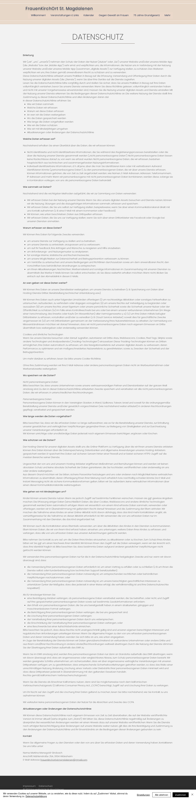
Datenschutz (46, 786)
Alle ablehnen (161, 794)
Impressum (29, 786)
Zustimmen (180, 794)
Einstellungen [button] (143, 794)
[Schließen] (192, 795)
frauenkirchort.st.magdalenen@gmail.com (63, 759)
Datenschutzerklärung (36, 796)
